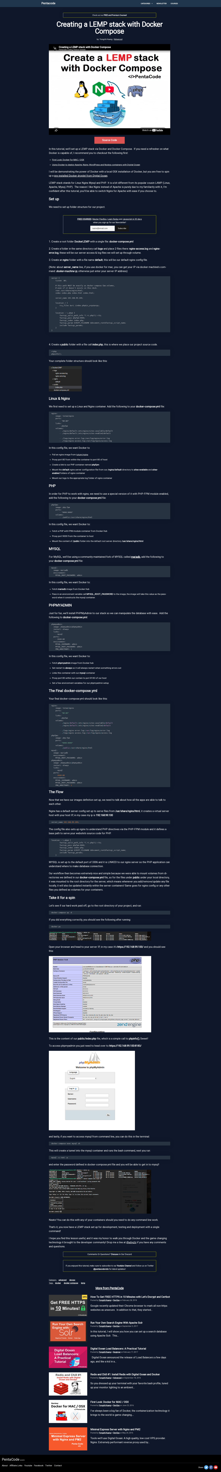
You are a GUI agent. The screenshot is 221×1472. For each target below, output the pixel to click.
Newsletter (162, 3)
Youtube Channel (124, 1266)
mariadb (135, 556)
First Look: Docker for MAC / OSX (68, 159)
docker (58, 1283)
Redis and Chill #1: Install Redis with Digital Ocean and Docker (125, 1374)
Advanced (118, 39)
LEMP (83, 1283)
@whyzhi (131, 1242)
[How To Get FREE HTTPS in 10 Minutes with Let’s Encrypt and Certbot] (68, 1315)
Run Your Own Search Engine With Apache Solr (116, 1322)
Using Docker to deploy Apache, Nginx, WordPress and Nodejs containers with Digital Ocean (96, 164)
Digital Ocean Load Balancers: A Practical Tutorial (118, 1348)
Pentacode (48, 3)
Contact (58, 1465)
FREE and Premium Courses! (115, 15)
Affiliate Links (16, 1465)
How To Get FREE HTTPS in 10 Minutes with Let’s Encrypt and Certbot (130, 1296)
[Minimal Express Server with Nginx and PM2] (68, 1449)
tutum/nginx (82, 454)
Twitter (48, 1465)
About (5, 1465)
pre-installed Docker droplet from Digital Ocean (80, 175)
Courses (174, 3)
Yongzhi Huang (105, 1300)
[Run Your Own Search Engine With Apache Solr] (68, 1341)
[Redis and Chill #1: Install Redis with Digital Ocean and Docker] (68, 1394)
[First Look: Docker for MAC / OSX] (68, 1422)
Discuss (114, 1254)
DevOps (72, 1280)
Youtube (28, 1465)
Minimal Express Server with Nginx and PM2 (115, 1429)
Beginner (117, 1352)
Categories (145, 3)
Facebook (38, 1465)
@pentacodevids (101, 1269)
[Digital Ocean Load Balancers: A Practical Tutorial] (68, 1367)
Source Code (109, 140)
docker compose (71, 1283)
